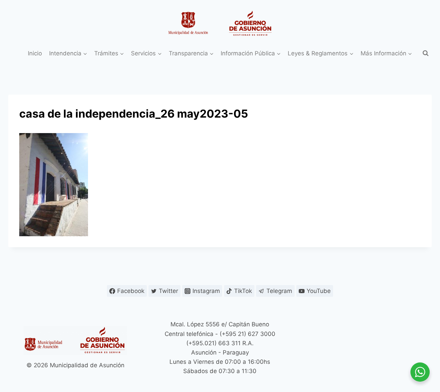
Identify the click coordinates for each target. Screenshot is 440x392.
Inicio (35, 53)
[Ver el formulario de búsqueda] (425, 53)
